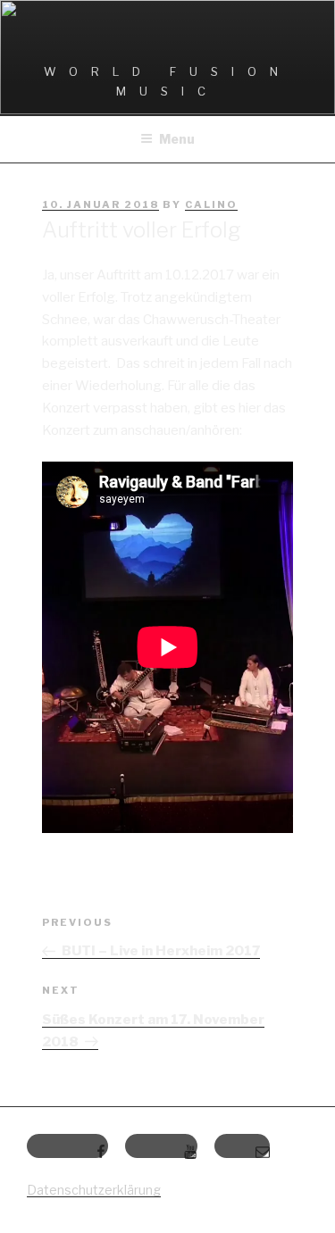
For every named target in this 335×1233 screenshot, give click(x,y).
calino (211, 204)
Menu (177, 138)
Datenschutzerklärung (94, 1189)
